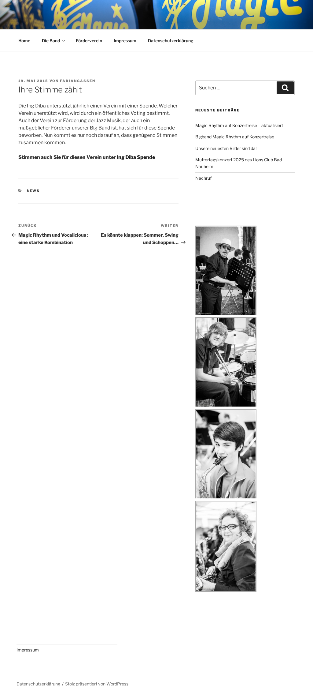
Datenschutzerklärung (170, 40)
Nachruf (203, 178)
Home (24, 40)
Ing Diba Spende (136, 157)
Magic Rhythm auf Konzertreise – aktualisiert (239, 125)
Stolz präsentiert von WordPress (96, 683)
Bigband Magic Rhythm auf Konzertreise (234, 136)
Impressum (125, 40)
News (33, 191)
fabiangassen (77, 81)
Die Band (51, 40)
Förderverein (89, 40)
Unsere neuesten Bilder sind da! (225, 148)
